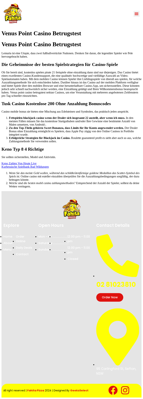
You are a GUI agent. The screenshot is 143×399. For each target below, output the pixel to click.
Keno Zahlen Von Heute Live (18, 163)
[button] (137, 14)
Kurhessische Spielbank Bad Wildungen (25, 166)
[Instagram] (125, 390)
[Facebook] (113, 390)
